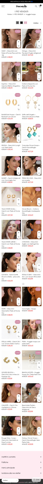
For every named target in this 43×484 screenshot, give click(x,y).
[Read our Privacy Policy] (35, 260)
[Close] (39, 213)
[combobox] (11, 239)
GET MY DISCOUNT (21, 247)
